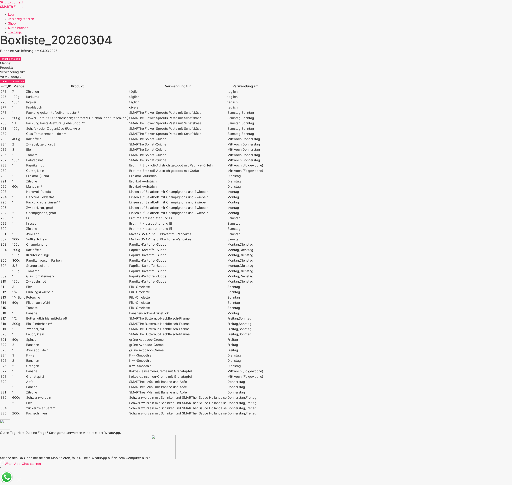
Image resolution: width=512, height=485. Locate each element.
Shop (12, 23)
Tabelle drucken (11, 58)
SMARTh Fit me (11, 7)
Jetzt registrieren (21, 19)
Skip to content (11, 2)
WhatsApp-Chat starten (23, 464)
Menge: (5, 63)
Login (12, 14)
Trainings (15, 32)
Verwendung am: (12, 77)
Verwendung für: (12, 72)
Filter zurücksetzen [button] (13, 81)
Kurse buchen (18, 28)
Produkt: (6, 68)
